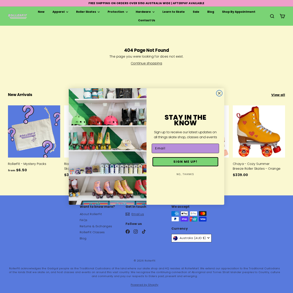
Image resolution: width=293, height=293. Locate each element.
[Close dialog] (219, 93)
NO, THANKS (185, 174)
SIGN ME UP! (185, 161)
